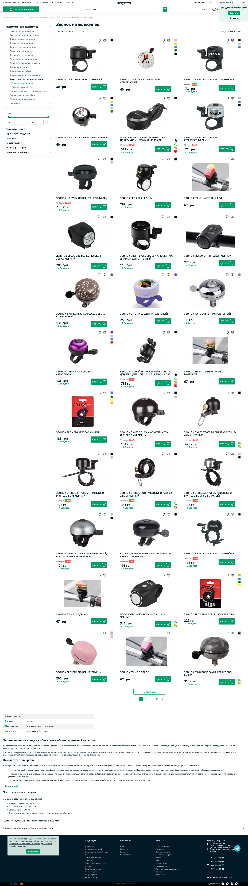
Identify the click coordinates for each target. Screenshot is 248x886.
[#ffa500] (111, 403)
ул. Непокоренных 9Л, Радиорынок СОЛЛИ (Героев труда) (223, 849)
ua (239, 2)
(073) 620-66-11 (217, 858)
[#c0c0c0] (239, 44)
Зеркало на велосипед (22, 87)
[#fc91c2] (111, 636)
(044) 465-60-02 (217, 865)
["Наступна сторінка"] (163, 699)
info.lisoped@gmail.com (221, 877)
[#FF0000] (111, 342)
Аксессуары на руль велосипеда (56, 17)
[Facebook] (223, 883)
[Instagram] (232, 883)
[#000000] (175, 53)
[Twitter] (236, 883)
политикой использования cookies (24, 843)
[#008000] (175, 50)
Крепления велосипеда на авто (26, 75)
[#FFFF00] (111, 400)
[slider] (9, 117)
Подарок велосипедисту (22, 99)
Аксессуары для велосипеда (26, 17)
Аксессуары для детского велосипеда (30, 91)
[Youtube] (227, 883)
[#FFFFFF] (111, 639)
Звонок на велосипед (22, 83)
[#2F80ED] (175, 47)
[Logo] (124, 3)
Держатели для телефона (23, 95)
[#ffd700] (175, 44)
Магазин (7, 17)
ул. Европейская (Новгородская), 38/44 (220, 844)
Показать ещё (149, 691)
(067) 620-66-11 (217, 869)
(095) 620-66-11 (217, 861)
